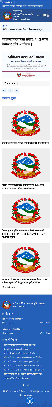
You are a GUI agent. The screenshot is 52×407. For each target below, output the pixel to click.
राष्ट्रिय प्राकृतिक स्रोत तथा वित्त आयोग (16, 381)
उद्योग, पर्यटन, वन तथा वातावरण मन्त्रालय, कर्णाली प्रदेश (23, 368)
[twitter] (28, 387)
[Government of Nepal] (7, 15)
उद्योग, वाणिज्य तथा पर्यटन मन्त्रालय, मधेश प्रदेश (20, 348)
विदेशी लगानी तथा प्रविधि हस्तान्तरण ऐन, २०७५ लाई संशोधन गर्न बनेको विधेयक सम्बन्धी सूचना (24, 8)
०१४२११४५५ (27, 398)
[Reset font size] (10, 93)
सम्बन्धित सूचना (9, 101)
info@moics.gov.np (41, 394)
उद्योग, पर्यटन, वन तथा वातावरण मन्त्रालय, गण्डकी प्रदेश (23, 360)
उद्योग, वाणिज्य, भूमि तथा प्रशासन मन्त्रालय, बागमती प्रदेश (23, 377)
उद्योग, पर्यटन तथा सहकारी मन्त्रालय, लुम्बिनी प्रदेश (21, 364)
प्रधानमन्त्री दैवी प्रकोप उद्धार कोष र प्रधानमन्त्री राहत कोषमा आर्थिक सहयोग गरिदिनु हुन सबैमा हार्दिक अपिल (25, 284)
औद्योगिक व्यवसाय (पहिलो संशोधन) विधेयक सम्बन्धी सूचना (25, 146)
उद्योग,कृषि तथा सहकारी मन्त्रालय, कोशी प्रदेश (19, 356)
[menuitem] (26, 325)
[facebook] (23, 387)
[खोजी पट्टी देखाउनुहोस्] (44, 15)
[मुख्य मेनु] (48, 15)
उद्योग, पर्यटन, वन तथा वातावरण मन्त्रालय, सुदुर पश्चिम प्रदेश (24, 373)
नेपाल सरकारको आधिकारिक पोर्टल (16, 352)
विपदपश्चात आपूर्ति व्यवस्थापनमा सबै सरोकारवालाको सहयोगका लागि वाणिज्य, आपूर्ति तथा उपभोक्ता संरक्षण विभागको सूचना (23, 237)
